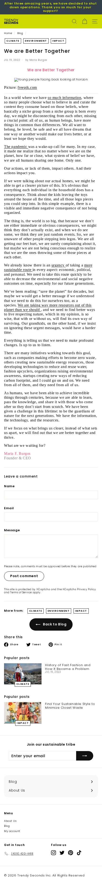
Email (9, 508)
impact (58, 41)
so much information (64, 98)
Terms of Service (21, 592)
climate (12, 41)
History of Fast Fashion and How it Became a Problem (67, 667)
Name (9, 486)
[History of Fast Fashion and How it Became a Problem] (23, 673)
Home (8, 33)
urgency (58, 265)
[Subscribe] (84, 756)
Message (12, 530)
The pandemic (16, 147)
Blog (20, 33)
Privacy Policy (86, 589)
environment (36, 41)
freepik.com (27, 87)
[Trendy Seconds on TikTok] (79, 852)
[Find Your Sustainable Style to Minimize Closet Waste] (23, 712)
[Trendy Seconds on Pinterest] (70, 852)
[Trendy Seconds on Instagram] (53, 852)
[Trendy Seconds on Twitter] (62, 852)
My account (12, 831)
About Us (10, 821)
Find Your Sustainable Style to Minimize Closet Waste (70, 706)
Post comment (24, 576)
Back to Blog (54, 624)
